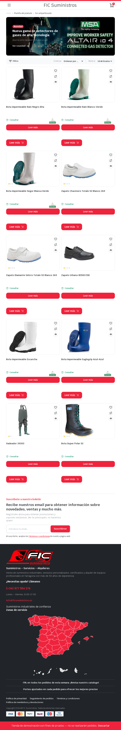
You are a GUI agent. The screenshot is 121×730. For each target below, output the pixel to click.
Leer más (33, 127)
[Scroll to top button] (116, 716)
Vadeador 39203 (15, 443)
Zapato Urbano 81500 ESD (75, 275)
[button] (55, 70)
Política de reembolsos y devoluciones (24, 702)
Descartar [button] (103, 725)
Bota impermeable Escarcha (21, 359)
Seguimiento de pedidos (41, 698)
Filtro (15, 61)
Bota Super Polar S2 (72, 443)
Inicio (8, 13)
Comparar (55, 76)
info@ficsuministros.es (19, 600)
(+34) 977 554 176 (18, 588)
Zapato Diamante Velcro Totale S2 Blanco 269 (31, 275)
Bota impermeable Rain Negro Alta (25, 106)
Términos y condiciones (39, 536)
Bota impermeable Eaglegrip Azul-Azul (82, 359)
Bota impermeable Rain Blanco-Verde (82, 106)
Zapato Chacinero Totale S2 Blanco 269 (83, 191)
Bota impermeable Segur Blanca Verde (27, 191)
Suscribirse (60, 528)
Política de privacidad (16, 698)
